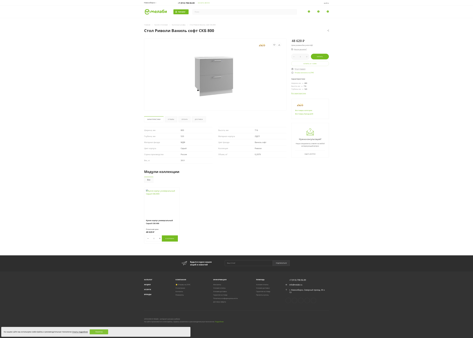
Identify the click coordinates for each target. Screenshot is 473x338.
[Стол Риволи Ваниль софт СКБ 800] (215, 78)
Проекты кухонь (262, 295)
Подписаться (281, 263)
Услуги (147, 289)
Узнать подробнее (80, 332)
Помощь (260, 280)
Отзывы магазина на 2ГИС (304, 73)
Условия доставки (220, 291)
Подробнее (219, 322)
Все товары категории (303, 110)
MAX (313, 300)
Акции (147, 284)
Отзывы (171, 119)
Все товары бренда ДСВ (304, 114)
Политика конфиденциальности (225, 298)
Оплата (185, 119)
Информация (220, 280)
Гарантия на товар (220, 295)
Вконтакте (288, 300)
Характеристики (153, 119)
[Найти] (294, 11)
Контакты (179, 291)
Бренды (148, 294)
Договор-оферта (219, 302)
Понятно (99, 332)
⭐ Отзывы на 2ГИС (183, 284)
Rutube (307, 300)
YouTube (301, 300)
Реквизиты (180, 295)
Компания (181, 280)
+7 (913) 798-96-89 (186, 3)
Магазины (217, 284)
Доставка (199, 119)
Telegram (294, 300)
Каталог (148, 280)
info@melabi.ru (295, 284)
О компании (180, 288)
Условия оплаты (219, 288)
